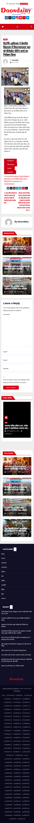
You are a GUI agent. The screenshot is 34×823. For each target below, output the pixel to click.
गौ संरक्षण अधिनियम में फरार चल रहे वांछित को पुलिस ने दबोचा (16, 267)
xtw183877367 (17, 787)
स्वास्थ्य (3, 598)
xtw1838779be (8, 790)
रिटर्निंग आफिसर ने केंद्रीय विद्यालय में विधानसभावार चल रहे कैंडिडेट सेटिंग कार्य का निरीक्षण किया (16, 179)
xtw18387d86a (25, 812)
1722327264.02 (8, 716)
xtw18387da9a (8, 815)
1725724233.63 (17, 748)
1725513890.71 (8, 748)
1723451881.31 (8, 734)
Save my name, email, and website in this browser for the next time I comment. (16, 381)
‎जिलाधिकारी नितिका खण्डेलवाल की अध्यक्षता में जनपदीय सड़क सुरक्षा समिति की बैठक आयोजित (16, 530)
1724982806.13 (8, 744)
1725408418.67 (26, 744)
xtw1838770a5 (17, 783)
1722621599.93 (26, 720)
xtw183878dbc (17, 794)
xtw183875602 (8, 776)
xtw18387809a (25, 790)
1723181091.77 (8, 730)
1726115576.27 (8, 751)
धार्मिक (3, 580)
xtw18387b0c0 (25, 801)
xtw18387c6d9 (17, 808)
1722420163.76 (26, 716)
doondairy (15, 60)
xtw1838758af (17, 776)
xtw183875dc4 (25, 776)
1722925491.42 (8, 727)
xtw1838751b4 (25, 773)
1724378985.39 (26, 737)
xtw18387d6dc (17, 812)
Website (5, 368)
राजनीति (3, 585)
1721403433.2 (19, 695)
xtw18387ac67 (17, 801)
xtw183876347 (8, 780)
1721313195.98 (10, 695)
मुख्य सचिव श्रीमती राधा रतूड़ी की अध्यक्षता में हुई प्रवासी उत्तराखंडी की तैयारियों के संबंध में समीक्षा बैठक (10, 197)
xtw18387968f (17, 797)
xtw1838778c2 (25, 787)
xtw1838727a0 (25, 766)
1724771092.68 (17, 741)
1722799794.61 (8, 723)
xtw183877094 (8, 783)
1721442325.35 (28, 695)
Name (5, 352)
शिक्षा (2, 594)
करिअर (3, 571)
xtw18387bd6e (17, 804)
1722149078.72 (8, 713)
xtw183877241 (8, 787)
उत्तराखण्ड (5, 39)
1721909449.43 (17, 706)
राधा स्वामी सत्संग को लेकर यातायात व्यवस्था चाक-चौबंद (16, 655)
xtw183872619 (17, 766)
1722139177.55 (26, 709)
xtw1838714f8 (17, 762)
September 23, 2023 (13, 431)
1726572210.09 (26, 751)
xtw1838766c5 (25, 780)
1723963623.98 (8, 737)
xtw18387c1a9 (8, 808)
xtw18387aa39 (8, 801)
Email (5, 360)
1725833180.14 (26, 748)
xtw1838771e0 (25, 783)
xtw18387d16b (8, 812)
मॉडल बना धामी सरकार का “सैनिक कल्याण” (12, 666)
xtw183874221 (25, 769)
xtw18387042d (8, 759)
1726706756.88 (19, 755)
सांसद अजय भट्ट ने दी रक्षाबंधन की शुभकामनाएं (13, 650)
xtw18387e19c (25, 815)
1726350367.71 (17, 751)
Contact (26, 755)
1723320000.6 (17, 730)
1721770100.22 (17, 702)
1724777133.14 (26, 741)
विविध (6, 422)
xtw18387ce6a (25, 808)
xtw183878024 (17, 790)
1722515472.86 (8, 720)
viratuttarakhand (9, 184)
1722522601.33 (17, 720)
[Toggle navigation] (17, 26)
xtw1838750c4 (17, 773)
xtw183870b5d (25, 759)
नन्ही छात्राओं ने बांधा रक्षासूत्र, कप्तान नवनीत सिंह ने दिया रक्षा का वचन (16, 249)
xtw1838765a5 (17, 780)
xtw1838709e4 (17, 759)
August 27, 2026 (11, 472)
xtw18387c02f (25, 804)
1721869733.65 (8, 706)
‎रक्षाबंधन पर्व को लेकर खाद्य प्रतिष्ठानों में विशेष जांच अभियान (15, 287)
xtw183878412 (8, 794)
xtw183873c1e (17, 769)
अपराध (3, 558)
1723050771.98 (17, 727)
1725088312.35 (17, 744)
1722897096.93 (26, 723)
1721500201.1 (8, 699)
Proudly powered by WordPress (10, 688)
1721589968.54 (26, 699)
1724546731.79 (8, 741)
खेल (2, 576)
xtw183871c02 (25, 762)
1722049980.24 (17, 709)
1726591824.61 (10, 755)
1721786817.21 (26, 702)
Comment (6, 314)
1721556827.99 (17, 699)
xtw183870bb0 (8, 762)
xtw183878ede (25, 794)
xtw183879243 (8, 797)
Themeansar (17, 691)
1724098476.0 (17, 737)
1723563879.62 (17, 734)
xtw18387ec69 (21, 819)
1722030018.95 (8, 709)
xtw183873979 (8, 769)
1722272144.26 (26, 713)
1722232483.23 (17, 713)
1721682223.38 (8, 702)
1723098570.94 (26, 727)
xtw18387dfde (17, 815)
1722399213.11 (17, 716)
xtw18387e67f (12, 819)
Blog (2, 554)
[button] (31, 26)
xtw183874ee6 (8, 773)
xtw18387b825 (8, 804)
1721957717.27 (26, 706)
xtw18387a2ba (25, 797)
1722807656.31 (17, 723)
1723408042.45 (26, 730)
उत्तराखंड (3, 563)
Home (3, 695)
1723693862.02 (26, 734)
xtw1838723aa (8, 766)
